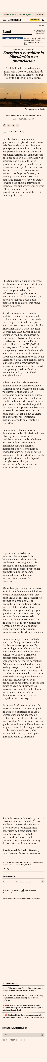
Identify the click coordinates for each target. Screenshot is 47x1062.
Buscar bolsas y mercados (15, 1028)
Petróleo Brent (40, 15)
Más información (8, 893)
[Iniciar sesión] (42, 20)
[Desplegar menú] (4, 20)
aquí (38, 898)
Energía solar (30, 882)
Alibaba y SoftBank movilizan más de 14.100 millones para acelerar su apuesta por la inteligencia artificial (23, 1007)
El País (41, 25)
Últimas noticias (10, 984)
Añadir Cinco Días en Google (16, 132)
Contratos (18, 49)
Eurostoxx (13, 1040)
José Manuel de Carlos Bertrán (23, 115)
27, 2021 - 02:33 (26, 119)
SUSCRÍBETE (35, 20)
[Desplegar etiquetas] (42, 881)
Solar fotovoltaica (17, 882)
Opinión (6, 882)
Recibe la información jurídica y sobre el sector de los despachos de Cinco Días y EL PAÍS (23, 864)
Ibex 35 (6, 15)
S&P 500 (22, 15)
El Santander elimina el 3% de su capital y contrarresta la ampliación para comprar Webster (23, 997)
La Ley (37, 32)
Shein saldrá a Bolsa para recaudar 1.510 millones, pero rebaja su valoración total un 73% (23, 1016)
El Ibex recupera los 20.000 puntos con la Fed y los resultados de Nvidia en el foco (34, 41)
